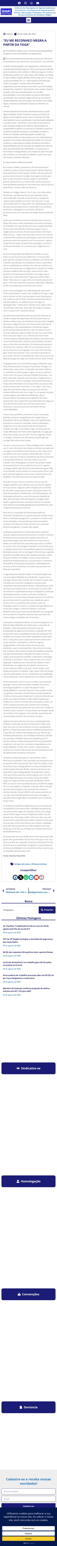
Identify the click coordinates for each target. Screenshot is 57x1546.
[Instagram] (25, 3)
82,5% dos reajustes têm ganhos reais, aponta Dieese (28, 952)
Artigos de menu (22, 864)
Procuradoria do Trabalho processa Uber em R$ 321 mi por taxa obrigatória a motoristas (28, 976)
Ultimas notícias (39, 864)
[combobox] (20, 909)
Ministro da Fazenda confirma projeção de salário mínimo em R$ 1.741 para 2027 (26, 990)
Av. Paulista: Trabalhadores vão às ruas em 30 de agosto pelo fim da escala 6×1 (26, 927)
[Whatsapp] (31, 3)
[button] (28, 20)
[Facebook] (19, 3)
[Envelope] (37, 3)
